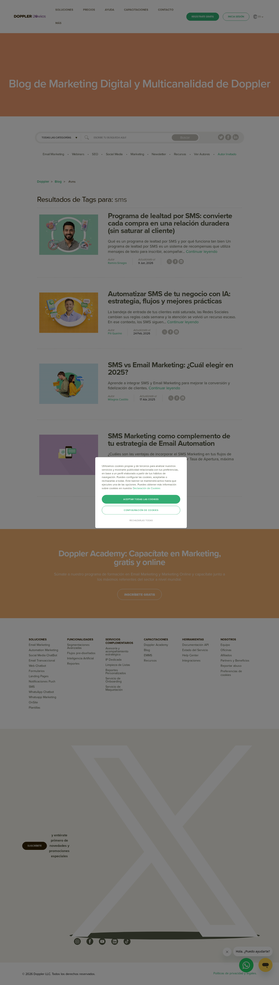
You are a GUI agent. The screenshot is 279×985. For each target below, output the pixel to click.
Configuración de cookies (141, 510)
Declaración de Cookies (146, 488)
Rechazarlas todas (141, 520)
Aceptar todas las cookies (141, 499)
